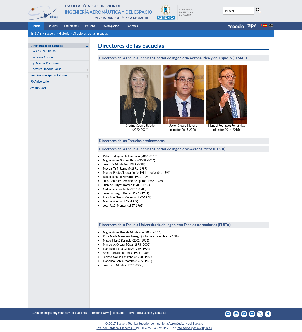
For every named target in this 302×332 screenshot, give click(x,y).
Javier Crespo (44, 57)
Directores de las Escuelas (90, 33)
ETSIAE (36, 33)
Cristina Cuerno (46, 51)
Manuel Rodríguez (47, 63)
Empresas (132, 26)
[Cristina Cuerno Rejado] (140, 94)
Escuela (35, 26)
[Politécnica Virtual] (251, 25)
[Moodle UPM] (237, 26)
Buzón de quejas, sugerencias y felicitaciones (59, 313)
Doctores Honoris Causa (45, 69)
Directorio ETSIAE (123, 313)
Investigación (111, 26)
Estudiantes (71, 26)
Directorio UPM (99, 313)
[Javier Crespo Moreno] (183, 94)
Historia (64, 33)
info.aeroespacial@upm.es (194, 328)
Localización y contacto (151, 313)
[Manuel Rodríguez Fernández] (226, 94)
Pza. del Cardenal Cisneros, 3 (116, 328)
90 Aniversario (39, 81)
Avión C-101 (38, 88)
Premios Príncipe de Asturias (48, 75)
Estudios (52, 26)
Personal (90, 26)
